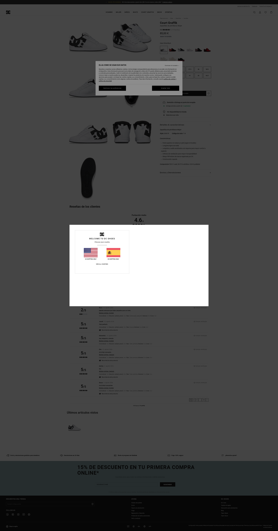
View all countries (102, 264)
